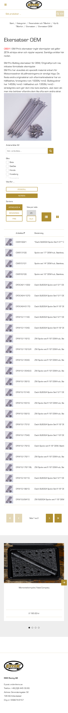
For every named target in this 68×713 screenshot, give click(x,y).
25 (31, 213)
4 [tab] (39, 627)
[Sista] (58, 518)
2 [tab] (32, 627)
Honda (12, 170)
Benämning (14, 213)
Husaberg (14, 174)
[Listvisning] (46, 216)
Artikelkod (20, 233)
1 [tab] (29, 627)
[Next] (64, 582)
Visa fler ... (10, 181)
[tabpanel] (34, 582)
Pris (14, 218)
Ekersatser (30, 26)
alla (31, 218)
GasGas (13, 166)
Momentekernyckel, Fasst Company (34, 587)
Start (12, 23)
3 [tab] (35, 627)
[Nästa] (49, 518)
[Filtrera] (50, 151)
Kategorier (21, 23)
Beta (12, 162)
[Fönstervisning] (57, 216)
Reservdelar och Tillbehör (39, 23)
